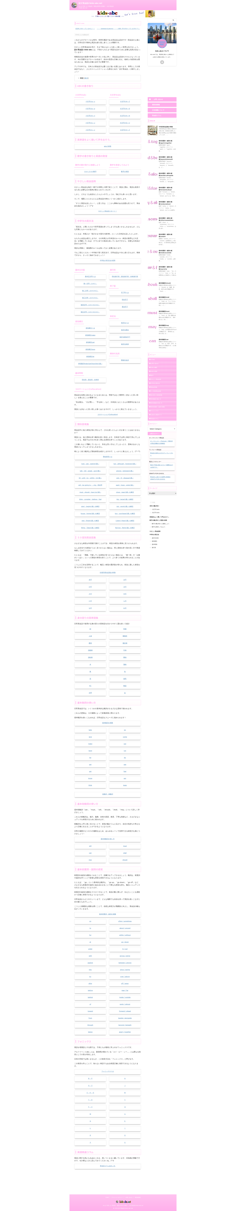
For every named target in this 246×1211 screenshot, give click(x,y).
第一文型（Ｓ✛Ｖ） (90, 284)
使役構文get (90, 342)
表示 (86, 78)
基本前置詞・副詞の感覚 (107, 914)
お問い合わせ (154, 363)
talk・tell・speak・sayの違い (90, 471)
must (125, 846)
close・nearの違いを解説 (125, 492)
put (125, 744)
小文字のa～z (90, 101)
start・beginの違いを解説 (90, 506)
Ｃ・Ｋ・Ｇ (90, 1093)
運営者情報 (138, 1197)
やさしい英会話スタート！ (107, 211)
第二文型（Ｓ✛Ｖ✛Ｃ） (90, 291)
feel (125, 771)
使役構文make (90, 335)
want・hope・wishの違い (125, 485)
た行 (90, 601)
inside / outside (124, 997)
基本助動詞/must (164, 311)
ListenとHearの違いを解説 (125, 521)
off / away (125, 983)
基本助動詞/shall (164, 297)
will (90, 846)
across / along (125, 956)
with (90, 956)
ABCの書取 (154, 367)
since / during (125, 970)
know (90, 778)
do (125, 758)
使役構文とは (90, 328)
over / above (125, 977)
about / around (125, 928)
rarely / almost (125, 1004)
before (90, 990)
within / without (125, 935)
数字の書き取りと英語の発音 (158, 520)
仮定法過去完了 (125, 337)
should (125, 860)
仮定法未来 (125, 344)
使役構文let (90, 356)
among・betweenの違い (125, 471)
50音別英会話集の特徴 (108, 572)
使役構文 (154, 541)
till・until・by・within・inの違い (90, 478)
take (90, 730)
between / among (125, 963)
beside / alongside (125, 1018)
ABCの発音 (154, 371)
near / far (125, 990)
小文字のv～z (90, 130)
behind (90, 997)
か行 (90, 587)
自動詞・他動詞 (107, 794)
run (125, 751)
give (90, 737)
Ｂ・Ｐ (90, 1078)
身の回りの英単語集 (156, 395)
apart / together (125, 1032)
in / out (125, 949)
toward (90, 1011)
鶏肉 (124, 664)
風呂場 (125, 643)
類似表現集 (154, 387)
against (90, 963)
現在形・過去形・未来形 (90, 380)
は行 (124, 580)
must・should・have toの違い (90, 492)
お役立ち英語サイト (156, 414)
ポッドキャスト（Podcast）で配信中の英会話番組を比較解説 (161, 442)
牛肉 (124, 650)
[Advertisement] (107, 1181)
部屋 (124, 629)
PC (90, 686)
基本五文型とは (90, 276)
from (90, 1018)
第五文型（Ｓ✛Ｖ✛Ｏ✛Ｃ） (90, 312)
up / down (125, 942)
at (90, 942)
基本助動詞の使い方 (108, 839)
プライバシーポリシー (117, 1197)
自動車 (90, 650)
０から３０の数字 (90, 171)
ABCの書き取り (154, 506)
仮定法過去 (125, 330)
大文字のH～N (125, 116)
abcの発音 (107, 146)
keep (125, 785)
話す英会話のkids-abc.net (90, 3)
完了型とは (125, 292)
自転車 (90, 657)
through (90, 1025)
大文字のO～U (125, 123)
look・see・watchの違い (90, 464)
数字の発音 (125, 171)
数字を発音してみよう (158, 527)
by (90, 977)
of (90, 1004)
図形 (90, 643)
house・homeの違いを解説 (90, 513)
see (125, 764)
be (90, 758)
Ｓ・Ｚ (90, 1085)
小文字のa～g (90, 109)
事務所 (125, 636)
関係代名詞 (125, 360)
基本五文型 (155, 538)
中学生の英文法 (155, 383)
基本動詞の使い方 (156, 399)
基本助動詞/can (163, 339)
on (90, 921)
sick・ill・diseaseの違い (125, 478)
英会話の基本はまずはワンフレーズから (161, 454)
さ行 (90, 594)
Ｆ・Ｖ (90, 1107)
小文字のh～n (90, 116)
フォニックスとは (107, 1071)
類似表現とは (107, 457)
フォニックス (154, 411)
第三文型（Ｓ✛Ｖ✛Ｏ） (90, 298)
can (90, 853)
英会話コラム (154, 418)
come (125, 737)
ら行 (124, 601)
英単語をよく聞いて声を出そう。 (160, 517)
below (90, 1032)
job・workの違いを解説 (125, 506)
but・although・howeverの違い (125, 464)
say (125, 778)
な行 (90, 608)
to (90, 928)
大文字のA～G (125, 109)
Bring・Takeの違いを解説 (90, 528)
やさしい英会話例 (156, 379)
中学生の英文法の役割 (107, 260)
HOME (153, 359)
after (90, 983)
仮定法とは (125, 323)
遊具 (124, 679)
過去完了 (125, 307)
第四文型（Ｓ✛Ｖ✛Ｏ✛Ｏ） (90, 305)
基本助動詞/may (164, 325)
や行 (124, 594)
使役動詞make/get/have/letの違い (90, 364)
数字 (152, 375)
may (90, 860)
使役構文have (90, 349)
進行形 (154, 547)
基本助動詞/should (165, 283)
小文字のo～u (90, 123)
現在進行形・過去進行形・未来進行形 (125, 276)
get (90, 764)
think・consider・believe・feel (90, 499)
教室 (124, 686)
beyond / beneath (124, 1025)
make (90, 744)
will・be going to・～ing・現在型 (90, 485)
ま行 (124, 587)
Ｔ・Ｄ (90, 1100)
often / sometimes (125, 921)
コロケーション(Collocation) (108, 414)
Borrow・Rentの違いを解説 (125, 528)
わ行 (124, 608)
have (90, 751)
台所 (90, 693)
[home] (162, 62)
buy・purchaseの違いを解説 (125, 513)
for (90, 935)
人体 (90, 636)
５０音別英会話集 (156, 391)
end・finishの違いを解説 (90, 521)
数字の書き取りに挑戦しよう (160, 523)
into (90, 970)
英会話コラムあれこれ (107, 1166)
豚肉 (124, 657)
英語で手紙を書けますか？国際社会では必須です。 (161, 466)
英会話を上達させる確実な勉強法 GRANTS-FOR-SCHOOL (160, 478)
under (90, 949)
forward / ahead (125, 1011)
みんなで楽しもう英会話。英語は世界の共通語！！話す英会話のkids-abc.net (123, 1205)
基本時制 (154, 544)
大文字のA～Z (125, 101)
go (125, 730)
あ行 (90, 580)
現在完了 (125, 300)
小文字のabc (156, 509)
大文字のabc (156, 512)
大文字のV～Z (125, 130)
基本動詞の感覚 (107, 723)
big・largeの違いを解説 (125, 499)
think (90, 785)
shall (125, 853)
